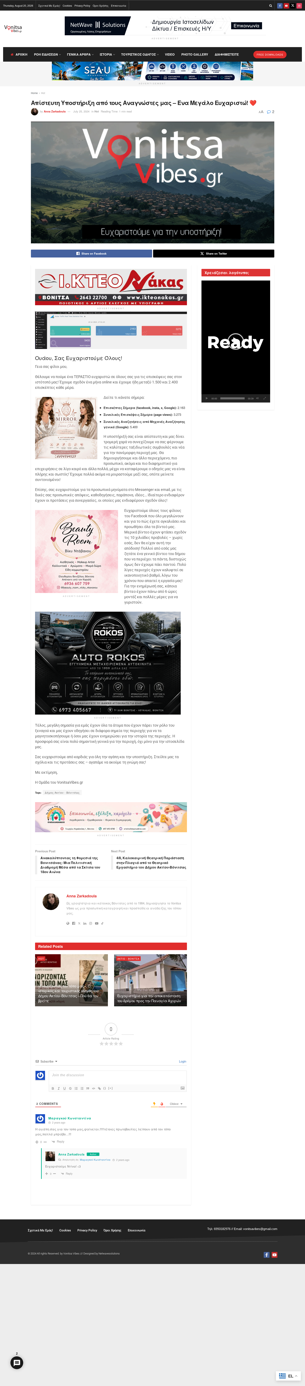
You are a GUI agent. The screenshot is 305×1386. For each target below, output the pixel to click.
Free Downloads (270, 54)
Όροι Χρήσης (101, 5)
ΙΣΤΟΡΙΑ (106, 54)
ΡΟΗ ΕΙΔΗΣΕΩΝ (46, 54)
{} (104, 1088)
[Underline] (64, 1088)
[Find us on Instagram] (299, 5)
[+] (110, 1088)
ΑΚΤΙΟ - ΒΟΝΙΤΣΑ (128, 958)
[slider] (232, 398)
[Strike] (70, 1088)
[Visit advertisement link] (165, 25)
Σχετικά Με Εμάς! (49, 5)
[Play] (207, 398)
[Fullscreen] (265, 398)
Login (182, 1061)
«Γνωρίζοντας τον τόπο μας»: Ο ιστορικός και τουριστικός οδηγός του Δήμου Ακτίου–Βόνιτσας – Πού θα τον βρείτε (68, 993)
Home (34, 93)
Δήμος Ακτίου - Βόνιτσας (62, 792)
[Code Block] (93, 1088)
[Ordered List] (76, 1088)
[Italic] (59, 1088)
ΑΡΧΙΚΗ (21, 54)
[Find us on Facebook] (280, 5)
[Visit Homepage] (13, 29)
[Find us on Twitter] (292, 5)
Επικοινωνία (118, 5)
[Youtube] (274, 1255)
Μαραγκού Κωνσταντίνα (95, 1159)
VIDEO (170, 54)
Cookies (67, 5)
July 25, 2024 (81, 111)
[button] (235, 341)
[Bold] (53, 1088)
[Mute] (257, 398)
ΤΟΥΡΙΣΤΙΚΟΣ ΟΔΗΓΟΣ (138, 54)
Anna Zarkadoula (55, 111)
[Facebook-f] (267, 1255)
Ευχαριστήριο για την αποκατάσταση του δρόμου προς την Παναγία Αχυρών (149, 998)
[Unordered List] (82, 1088)
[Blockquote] (88, 1088)
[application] (235, 342)
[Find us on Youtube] (286, 5)
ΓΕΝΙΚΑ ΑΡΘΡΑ (79, 54)
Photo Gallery (194, 54)
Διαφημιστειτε (227, 54)
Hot (43, 93)
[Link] (99, 1088)
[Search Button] (270, 5)
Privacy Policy (82, 5)
